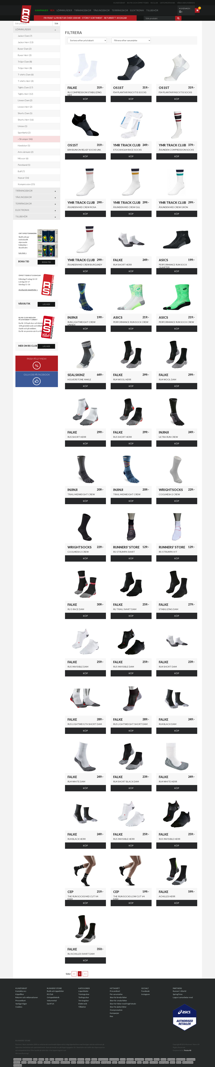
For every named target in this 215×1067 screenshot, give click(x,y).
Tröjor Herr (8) (25, 68)
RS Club (154, 3)
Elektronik (137, 10)
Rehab (24, 1062)
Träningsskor (82, 10)
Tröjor (139, 1062)
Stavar (73, 1062)
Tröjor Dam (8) (25, 61)
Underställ (154, 1062)
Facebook (145, 991)
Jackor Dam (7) (25, 35)
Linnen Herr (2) (25, 106)
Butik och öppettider (138, 3)
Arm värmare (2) (25, 152)
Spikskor (47, 1062)
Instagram (145, 994)
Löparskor (148, 1059)
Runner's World (179, 991)
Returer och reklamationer (26, 997)
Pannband (171, 1059)
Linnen (122, 1059)
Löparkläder (64, 10)
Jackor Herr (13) (25, 42)
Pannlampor (180, 1059)
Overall (163, 1059)
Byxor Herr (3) (24, 55)
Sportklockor (65, 1062)
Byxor (52, 1059)
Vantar (172, 1062)
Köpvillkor (19, 994)
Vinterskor (18, 1065)
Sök (56, 23)
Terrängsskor (106, 1062)
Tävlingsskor (101, 10)
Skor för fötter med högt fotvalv (123, 1003)
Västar (178, 1062)
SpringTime (177, 994)
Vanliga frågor (21, 1003)
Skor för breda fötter (118, 997)
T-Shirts (145, 1062)
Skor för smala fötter (118, 1000)
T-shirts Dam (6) (26, 74)
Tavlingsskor (95, 1062)
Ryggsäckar (32, 1062)
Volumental (52, 1000)
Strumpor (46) (26, 139)
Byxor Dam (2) (24, 48)
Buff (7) (21, 171)
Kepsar (94, 1059)
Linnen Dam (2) (25, 100)
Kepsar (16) (23, 177)
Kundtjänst (119, 3)
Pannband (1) (24, 164)
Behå (35, 1059)
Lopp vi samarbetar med (183, 997)
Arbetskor (17, 1059)
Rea (52, 10)
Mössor (156, 1059)
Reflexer (17, 1062)
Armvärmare (27, 1059)
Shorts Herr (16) (26, 119)
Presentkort (20, 1000)
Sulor (87, 1062)
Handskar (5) (24, 145)
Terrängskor (120, 10)
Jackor (87, 1059)
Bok (46, 1059)
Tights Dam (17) (25, 87)
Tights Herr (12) (25, 94)
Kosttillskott (114, 1059)
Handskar (72, 1059)
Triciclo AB (187, 1050)
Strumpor (80, 1062)
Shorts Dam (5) (25, 113)
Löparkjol (130, 1059)
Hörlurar (81, 1059)
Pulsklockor (191, 1059)
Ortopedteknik (167, 3)
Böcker (41, 1059)
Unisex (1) (22, 126)
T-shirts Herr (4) (26, 81)
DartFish (50, 1003)
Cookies (18, 1007)
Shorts (40, 1062)
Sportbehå (55, 1062)
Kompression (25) (26, 184)
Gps (66, 1059)
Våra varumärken (186, 3)
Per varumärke (116, 994)
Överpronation (116, 1010)
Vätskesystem (188, 1062)
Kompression (103, 1059)
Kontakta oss (20, 991)
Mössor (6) (23, 158)
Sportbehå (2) (24, 132)
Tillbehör (152, 10)
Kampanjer (41, 10)
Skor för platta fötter (118, 1007)
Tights (114, 1062)
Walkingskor (164, 1062)
